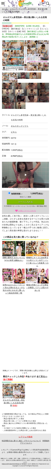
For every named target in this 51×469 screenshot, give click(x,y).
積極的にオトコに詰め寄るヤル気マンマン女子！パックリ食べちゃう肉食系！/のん (37, 261)
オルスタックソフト (20, 126)
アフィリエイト (26, 443)
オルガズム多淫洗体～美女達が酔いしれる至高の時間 (14, 403)
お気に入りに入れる (27, 210)
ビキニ (13, 8)
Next (46, 55)
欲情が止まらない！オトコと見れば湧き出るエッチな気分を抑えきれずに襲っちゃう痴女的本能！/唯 (14, 288)
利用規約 (45, 440)
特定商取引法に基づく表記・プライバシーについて (21, 440)
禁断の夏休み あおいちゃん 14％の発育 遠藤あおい (13, 258)
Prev (5, 55)
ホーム (5, 8)
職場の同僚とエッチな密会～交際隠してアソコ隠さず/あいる (37, 287)
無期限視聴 (16, 193)
